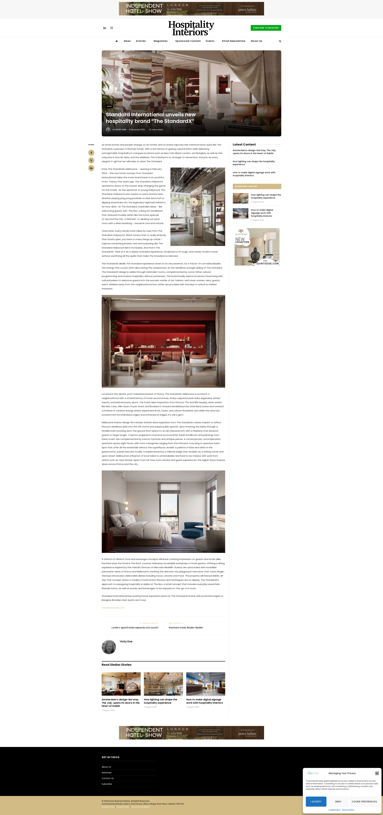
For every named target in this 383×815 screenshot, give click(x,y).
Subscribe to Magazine (266, 28)
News (127, 41)
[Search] (279, 41)
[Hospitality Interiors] (191, 28)
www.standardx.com (113, 607)
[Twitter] (91, 160)
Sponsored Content (188, 41)
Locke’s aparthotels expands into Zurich (135, 627)
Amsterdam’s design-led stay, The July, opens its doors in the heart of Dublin (121, 703)
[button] (377, 773)
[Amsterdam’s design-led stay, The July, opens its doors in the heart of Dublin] (121, 684)
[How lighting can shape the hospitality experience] (163, 684)
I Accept (316, 801)
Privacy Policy (348, 809)
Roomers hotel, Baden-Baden (186, 627)
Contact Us (108, 778)
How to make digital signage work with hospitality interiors (204, 701)
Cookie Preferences (364, 801)
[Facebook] (91, 153)
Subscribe (107, 783)
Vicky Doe (120, 129)
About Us (256, 41)
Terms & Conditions (140, 806)
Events (210, 41)
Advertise (106, 772)
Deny (338, 801)
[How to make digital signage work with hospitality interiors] (205, 684)
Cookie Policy (335, 809)
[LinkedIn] (91, 168)
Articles (141, 41)
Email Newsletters (234, 41)
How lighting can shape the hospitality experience (160, 701)
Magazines (161, 41)
